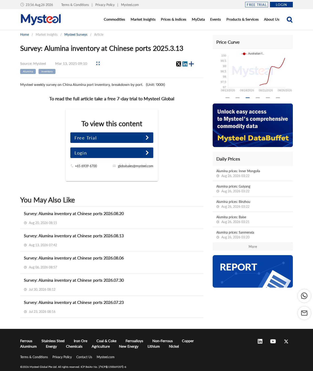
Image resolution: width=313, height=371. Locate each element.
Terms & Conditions (75, 5)
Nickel (174, 346)
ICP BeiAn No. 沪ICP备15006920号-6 (103, 366)
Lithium (154, 346)
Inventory (47, 71)
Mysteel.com (130, 5)
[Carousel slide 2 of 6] (237, 98)
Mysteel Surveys (75, 34)
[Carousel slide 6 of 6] (278, 98)
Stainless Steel (53, 340)
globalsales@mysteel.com (135, 166)
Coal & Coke (106, 340)
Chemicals (74, 346)
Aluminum (28, 346)
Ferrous (26, 340)
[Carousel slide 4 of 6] (258, 98)
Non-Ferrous (162, 340)
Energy (51, 346)
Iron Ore (80, 340)
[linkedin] (184, 63)
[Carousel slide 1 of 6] (227, 98)
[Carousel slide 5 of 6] (268, 98)
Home (24, 34)
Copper (188, 340)
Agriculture (101, 346)
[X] (178, 63)
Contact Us (84, 357)
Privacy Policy (105, 5)
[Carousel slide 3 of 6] (247, 98)
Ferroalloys (134, 340)
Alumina (28, 71)
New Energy (128, 346)
